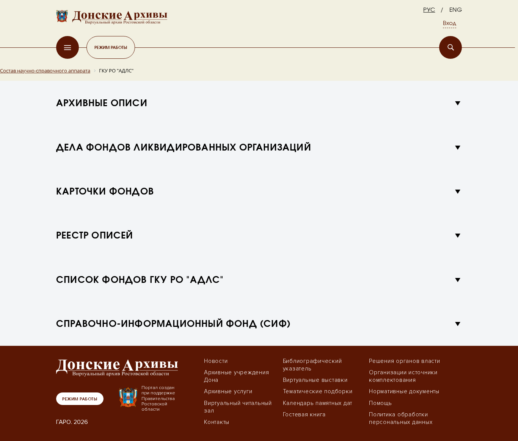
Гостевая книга (304, 414)
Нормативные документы (404, 391)
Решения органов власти (404, 361)
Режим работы (110, 47)
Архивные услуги (228, 391)
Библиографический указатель (312, 365)
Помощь (380, 403)
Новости (216, 361)
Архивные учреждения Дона (236, 376)
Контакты (216, 422)
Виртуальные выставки (315, 380)
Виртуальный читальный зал (238, 407)
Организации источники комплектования (403, 376)
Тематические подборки (318, 391)
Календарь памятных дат (318, 403)
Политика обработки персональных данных (400, 418)
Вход (449, 23)
